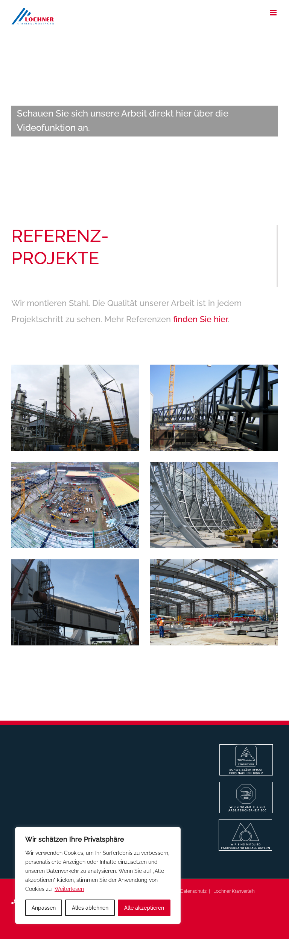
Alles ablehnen (90, 908)
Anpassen (44, 908)
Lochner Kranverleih (234, 891)
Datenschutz (193, 891)
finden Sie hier (200, 319)
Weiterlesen (69, 889)
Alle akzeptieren (144, 908)
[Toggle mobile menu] (274, 13)
